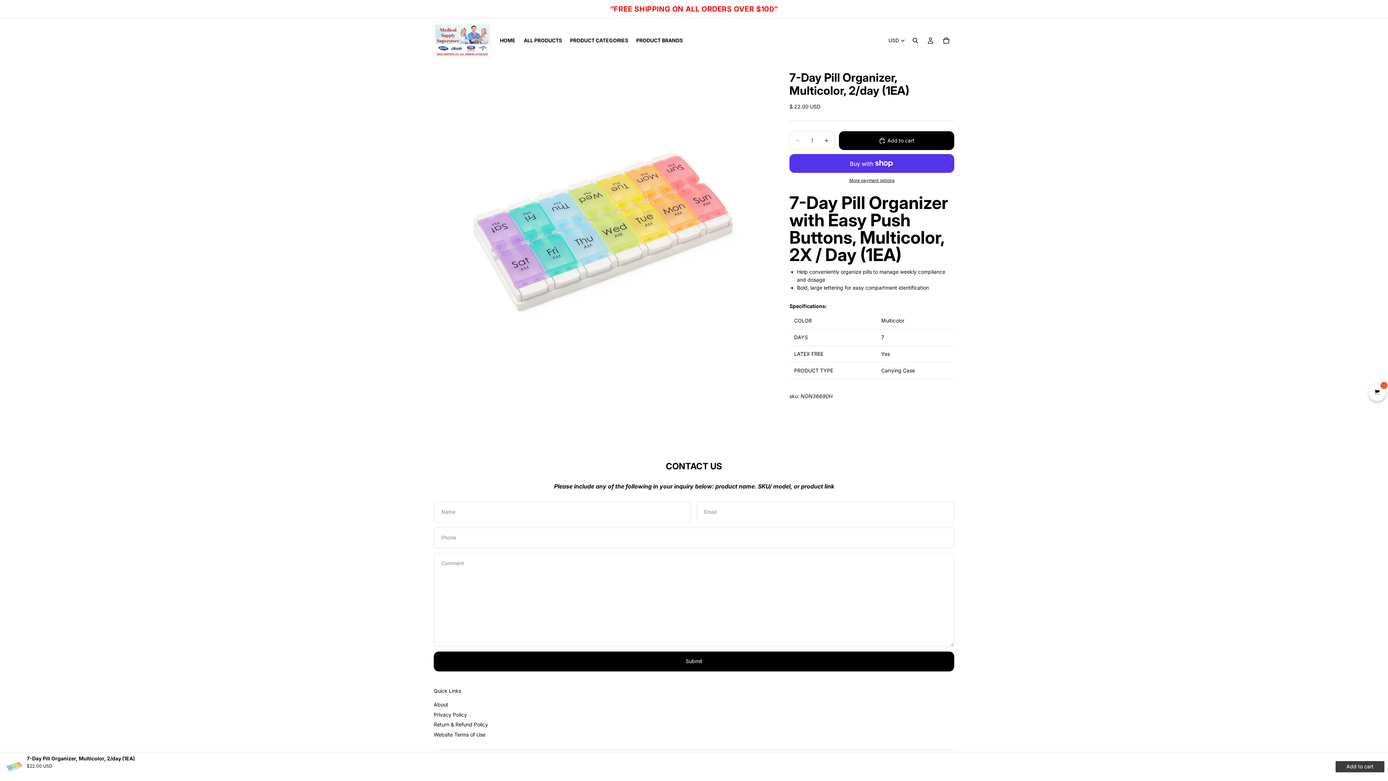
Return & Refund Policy (461, 724)
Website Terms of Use (459, 734)
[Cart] (946, 40)
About (441, 704)
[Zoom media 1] (603, 232)
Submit (694, 661)
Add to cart (900, 140)
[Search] (915, 40)
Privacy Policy (450, 715)
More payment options (872, 180)
